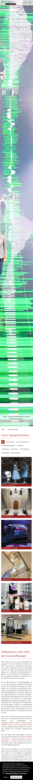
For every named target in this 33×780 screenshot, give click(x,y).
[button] (5, 773)
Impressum (23, 773)
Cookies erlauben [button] (16, 777)
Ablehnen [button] (6, 777)
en (26, 3)
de (24, 3)
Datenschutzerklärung (12, 773)
